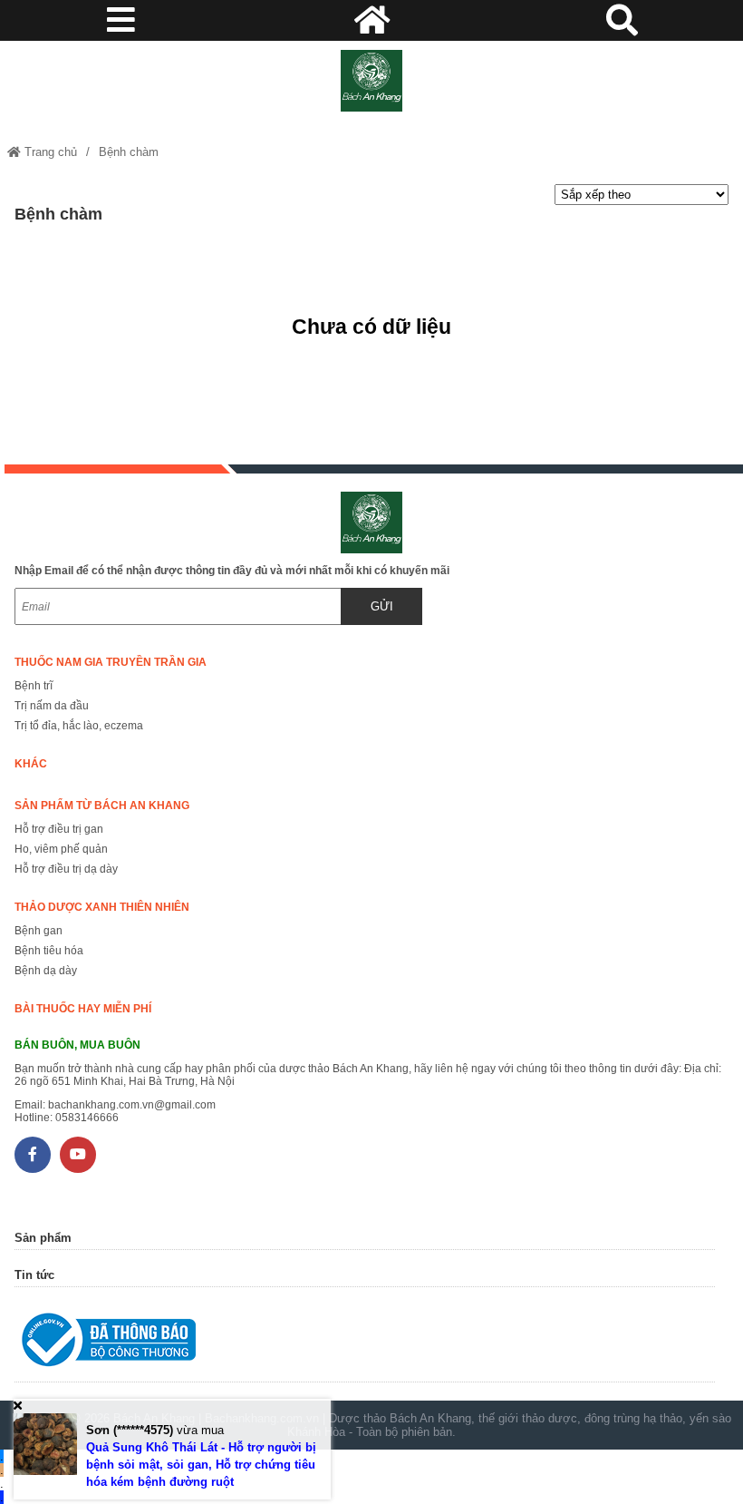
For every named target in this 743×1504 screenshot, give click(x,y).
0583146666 (87, 1117)
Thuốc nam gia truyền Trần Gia (110, 662)
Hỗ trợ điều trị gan (58, 829)
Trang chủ (49, 152)
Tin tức (34, 1275)
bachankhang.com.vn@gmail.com (132, 1105)
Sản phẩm (43, 1238)
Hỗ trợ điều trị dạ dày (66, 869)
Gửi (382, 606)
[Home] (371, 81)
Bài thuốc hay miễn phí (82, 1008)
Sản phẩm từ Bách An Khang (101, 805)
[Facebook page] (32, 1155)
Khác (30, 763)
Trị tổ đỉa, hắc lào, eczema (78, 725)
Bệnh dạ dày (45, 970)
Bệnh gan (38, 930)
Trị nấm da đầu (51, 705)
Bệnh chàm (129, 152)
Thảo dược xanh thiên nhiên (101, 907)
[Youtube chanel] (78, 1155)
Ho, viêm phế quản (61, 849)
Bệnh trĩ (33, 685)
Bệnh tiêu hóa (48, 950)
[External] (364, 1343)
